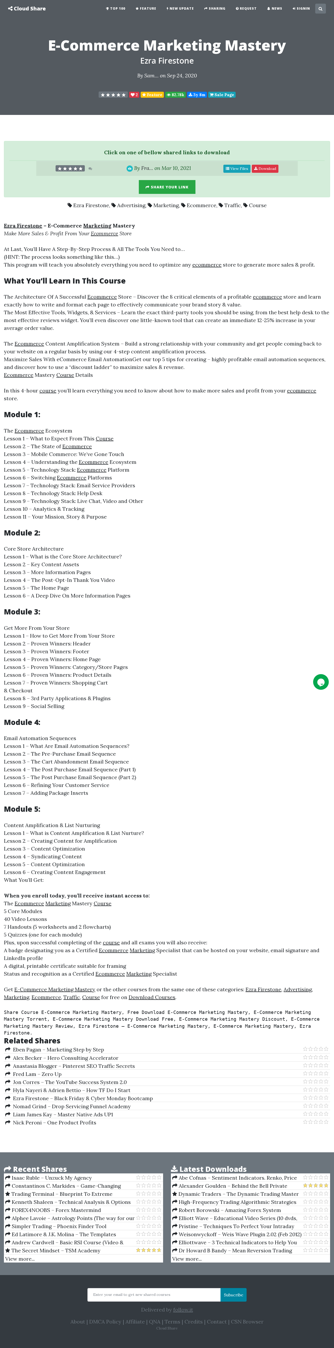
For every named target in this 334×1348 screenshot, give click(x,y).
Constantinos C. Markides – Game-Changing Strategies (63, 1186)
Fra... (147, 168)
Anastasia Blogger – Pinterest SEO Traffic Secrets (72, 1066)
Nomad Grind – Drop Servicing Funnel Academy (70, 1106)
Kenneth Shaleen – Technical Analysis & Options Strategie (68, 1202)
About (77, 1321)
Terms (172, 1321)
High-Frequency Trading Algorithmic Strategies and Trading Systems (234, 1202)
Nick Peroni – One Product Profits (53, 1122)
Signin (303, 8)
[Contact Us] (321, 682)
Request (248, 8)
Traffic (232, 205)
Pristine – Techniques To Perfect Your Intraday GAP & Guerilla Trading (233, 1226)
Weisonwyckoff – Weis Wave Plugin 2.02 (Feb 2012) (239, 1234)
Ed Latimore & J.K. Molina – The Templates (63, 1234)
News (276, 8)
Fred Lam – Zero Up (36, 1074)
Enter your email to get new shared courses (131, 1294)
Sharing (216, 8)
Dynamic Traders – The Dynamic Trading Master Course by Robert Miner (235, 1194)
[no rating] (113, 94)
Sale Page (223, 94)
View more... (20, 1258)
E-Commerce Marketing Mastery (54, 989)
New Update (181, 8)
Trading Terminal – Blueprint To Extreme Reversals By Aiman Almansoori (58, 1194)
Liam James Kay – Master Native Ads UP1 (61, 1114)
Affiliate (135, 1321)
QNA (154, 1321)
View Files (238, 168)
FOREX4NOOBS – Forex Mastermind (55, 1210)
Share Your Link (169, 186)
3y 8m (198, 94)
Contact (217, 1321)
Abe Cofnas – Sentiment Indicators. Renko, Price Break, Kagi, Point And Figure (234, 1177)
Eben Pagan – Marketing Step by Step (57, 1049)
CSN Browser (247, 1321)
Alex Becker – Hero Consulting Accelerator (64, 1058)
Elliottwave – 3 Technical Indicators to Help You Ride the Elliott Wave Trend (234, 1242)
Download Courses (152, 997)
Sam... (151, 75)
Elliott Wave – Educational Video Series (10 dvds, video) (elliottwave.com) (234, 1218)
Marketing (166, 205)
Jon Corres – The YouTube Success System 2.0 (68, 1082)
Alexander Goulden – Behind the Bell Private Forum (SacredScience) (229, 1186)
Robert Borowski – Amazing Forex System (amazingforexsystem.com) (226, 1210)
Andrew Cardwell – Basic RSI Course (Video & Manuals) (64, 1242)
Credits (193, 1321)
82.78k (177, 94)
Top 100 (117, 8)
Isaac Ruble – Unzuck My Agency (51, 1177)
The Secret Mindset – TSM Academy (55, 1250)
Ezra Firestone (167, 60)
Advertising (131, 205)
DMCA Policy (105, 1321)
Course (258, 205)
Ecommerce (201, 205)
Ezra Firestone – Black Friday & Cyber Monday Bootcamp (81, 1098)
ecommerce (207, 264)
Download (267, 168)
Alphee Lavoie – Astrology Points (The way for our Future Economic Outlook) (70, 1218)
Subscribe (233, 1294)
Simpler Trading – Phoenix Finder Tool (58, 1226)
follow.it (183, 1309)
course (47, 390)
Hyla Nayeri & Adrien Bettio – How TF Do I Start (70, 1090)
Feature (147, 8)
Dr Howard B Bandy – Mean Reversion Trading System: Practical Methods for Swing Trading (232, 1250)
